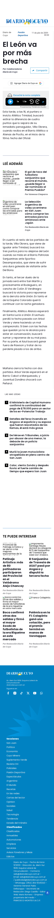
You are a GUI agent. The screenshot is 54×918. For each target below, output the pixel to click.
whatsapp (41, 693)
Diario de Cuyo (7, 34)
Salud (9, 810)
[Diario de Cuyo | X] (40, 22)
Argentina (12, 780)
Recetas (11, 789)
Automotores (14, 839)
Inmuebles (12, 835)
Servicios (11, 848)
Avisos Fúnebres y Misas (19, 852)
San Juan (11, 743)
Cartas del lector (16, 797)
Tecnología (13, 814)
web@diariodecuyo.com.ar (26, 874)
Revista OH (12, 764)
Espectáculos (14, 776)
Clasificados (13, 831)
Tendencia (12, 818)
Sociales (11, 806)
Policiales (11, 768)
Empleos (11, 844)
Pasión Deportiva (23, 34)
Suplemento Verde (17, 759)
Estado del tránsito (17, 822)
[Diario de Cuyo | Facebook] (28, 22)
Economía (12, 751)
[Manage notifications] (47, 893)
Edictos (10, 856)
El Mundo (11, 785)
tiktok (21, 693)
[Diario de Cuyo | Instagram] (34, 22)
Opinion (11, 801)
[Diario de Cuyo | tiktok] (45, 22)
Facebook (8, 693)
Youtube (34, 693)
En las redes (13, 793)
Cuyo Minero (13, 755)
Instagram (14, 693)
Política (11, 747)
